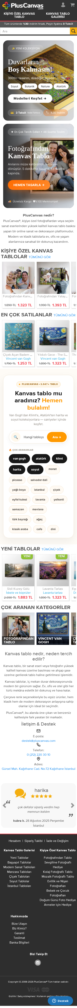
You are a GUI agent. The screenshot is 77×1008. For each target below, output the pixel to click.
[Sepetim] (72, 4)
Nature (45, 86)
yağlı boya (19, 489)
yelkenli (59, 499)
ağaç (39, 519)
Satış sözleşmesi (26, 996)
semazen (18, 509)
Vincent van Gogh (18, 358)
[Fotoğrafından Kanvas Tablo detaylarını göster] (18, 278)
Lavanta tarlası (53, 592)
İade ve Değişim (57, 840)
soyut (35, 469)
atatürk (41, 458)
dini (53, 529)
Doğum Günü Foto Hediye (58, 900)
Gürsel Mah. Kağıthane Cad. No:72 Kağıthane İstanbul (38, 768)
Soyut (14, 86)
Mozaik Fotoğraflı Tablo (58, 876)
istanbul (39, 489)
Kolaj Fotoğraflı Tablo (57, 871)
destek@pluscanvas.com (38, 740)
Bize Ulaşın (19, 923)
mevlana (37, 509)
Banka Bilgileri (19, 942)
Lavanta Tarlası (53, 588)
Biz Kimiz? (19, 928)
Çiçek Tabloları (19, 876)
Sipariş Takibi (33, 840)
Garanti (19, 933)
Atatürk (61, 86)
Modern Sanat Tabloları (19, 867)
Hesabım (15, 840)
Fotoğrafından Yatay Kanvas (57, 296)
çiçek (56, 489)
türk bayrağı (20, 519)
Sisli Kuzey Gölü (18, 588)
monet (53, 469)
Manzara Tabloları (19, 871)
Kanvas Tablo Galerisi (58, 15)
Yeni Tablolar (19, 857)
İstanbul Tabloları (19, 886)
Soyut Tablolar (19, 881)
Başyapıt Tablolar (19, 862)
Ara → (57, 437)
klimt (59, 458)
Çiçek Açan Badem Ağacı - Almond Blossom (33, 354)
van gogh (19, 458)
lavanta (40, 499)
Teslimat (19, 937)
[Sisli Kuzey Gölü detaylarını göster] (18, 570)
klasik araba (20, 529)
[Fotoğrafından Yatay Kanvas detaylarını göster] (53, 278)
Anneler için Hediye (57, 904)
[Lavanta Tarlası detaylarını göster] (53, 570)
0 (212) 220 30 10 (38, 754)
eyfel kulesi (19, 499)
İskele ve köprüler (18, 592)
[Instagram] (38, 962)
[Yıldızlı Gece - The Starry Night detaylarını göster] (53, 336)
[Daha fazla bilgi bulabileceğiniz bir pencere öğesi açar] (60, 1001)
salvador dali (39, 479)
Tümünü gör (40, 257)
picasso (17, 479)
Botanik (29, 86)
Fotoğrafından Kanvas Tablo (22, 296)
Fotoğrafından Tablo (58, 857)
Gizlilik (12, 996)
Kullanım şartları (45, 996)
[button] (4, 805)
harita (17, 469)
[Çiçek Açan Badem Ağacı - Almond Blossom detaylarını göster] (18, 336)
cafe (39, 529)
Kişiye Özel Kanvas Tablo (19, 15)
